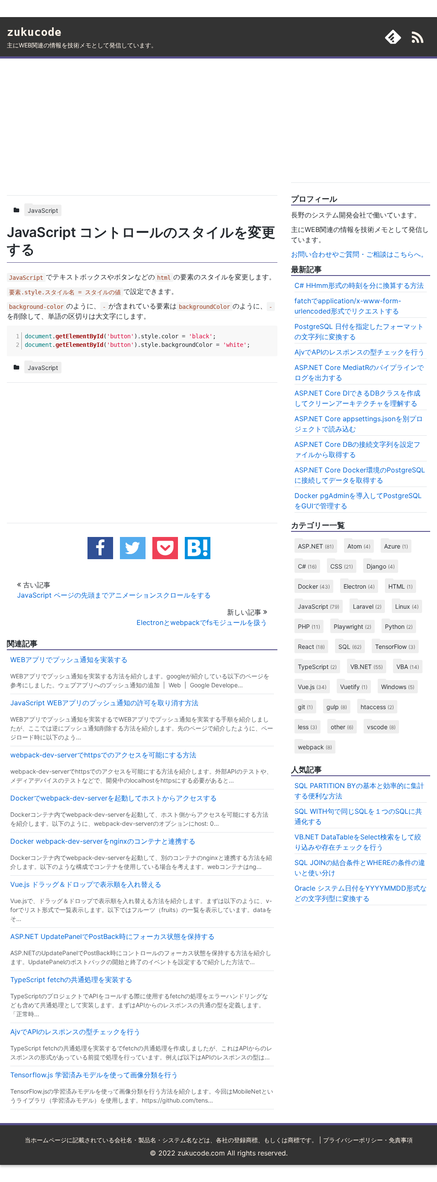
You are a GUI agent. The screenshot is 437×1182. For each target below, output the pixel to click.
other (342, 726)
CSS (341, 566)
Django (381, 566)
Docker (314, 586)
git (305, 706)
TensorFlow (395, 646)
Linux (407, 606)
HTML (400, 586)
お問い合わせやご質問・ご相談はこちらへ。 (359, 254)
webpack (315, 747)
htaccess (377, 706)
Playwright (352, 626)
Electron (359, 586)
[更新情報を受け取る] (417, 39)
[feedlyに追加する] (393, 36)
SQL (349, 646)
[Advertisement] (142, 125)
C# (307, 566)
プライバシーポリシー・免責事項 (368, 1140)
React (311, 646)
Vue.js (312, 686)
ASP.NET (316, 546)
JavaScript (43, 210)
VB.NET (366, 666)
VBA (407, 666)
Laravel (367, 606)
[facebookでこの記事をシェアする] (100, 548)
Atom (358, 546)
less (307, 726)
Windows (397, 686)
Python (399, 626)
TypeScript (317, 666)
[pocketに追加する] (165, 548)
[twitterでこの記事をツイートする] (133, 548)
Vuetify (353, 686)
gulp (336, 706)
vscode (381, 726)
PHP (309, 626)
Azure (396, 546)
